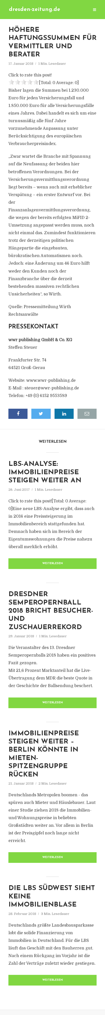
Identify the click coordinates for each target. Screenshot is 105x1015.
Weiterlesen (52, 563)
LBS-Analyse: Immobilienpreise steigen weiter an (44, 472)
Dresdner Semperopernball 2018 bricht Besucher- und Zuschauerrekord (50, 611)
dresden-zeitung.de (34, 9)
